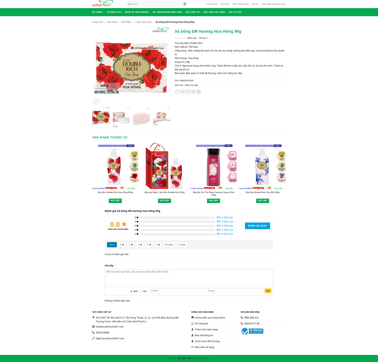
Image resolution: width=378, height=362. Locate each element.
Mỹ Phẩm (97, 12)
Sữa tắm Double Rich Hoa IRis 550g (263, 192)
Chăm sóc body (143, 22)
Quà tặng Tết (192, 12)
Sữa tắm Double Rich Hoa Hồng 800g (115, 192)
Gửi (268, 291)
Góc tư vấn (234, 12)
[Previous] (97, 66)
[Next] (165, 66)
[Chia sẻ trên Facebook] (177, 91)
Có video (169, 244)
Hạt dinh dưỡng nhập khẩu (167, 12)
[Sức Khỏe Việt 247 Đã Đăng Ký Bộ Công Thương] (252, 331)
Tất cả (112, 244)
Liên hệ (255, 4)
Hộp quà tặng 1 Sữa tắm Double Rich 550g (164, 192)
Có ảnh (182, 244)
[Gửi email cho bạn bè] (188, 91)
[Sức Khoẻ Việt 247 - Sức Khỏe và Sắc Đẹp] (107, 4)
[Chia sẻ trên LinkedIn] (198, 91)
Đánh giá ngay (257, 226)
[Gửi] (184, 4)
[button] (96, 102)
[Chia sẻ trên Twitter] (182, 91)
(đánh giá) (192, 38)
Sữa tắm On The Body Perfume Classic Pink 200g (213, 193)
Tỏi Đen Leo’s (114, 12)
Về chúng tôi (212, 4)
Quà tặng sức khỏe (214, 12)
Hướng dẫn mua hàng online (273, 4)
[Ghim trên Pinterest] (193, 91)
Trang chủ (97, 22)
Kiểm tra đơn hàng (241, 4)
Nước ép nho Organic (137, 12)
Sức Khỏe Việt (184, 358)
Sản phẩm (225, 4)
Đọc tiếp (115, 201)
